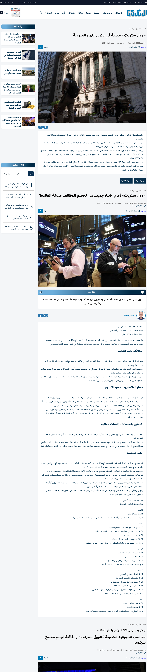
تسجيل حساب (19, 2)
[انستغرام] (5, 2)
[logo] (137, 13)
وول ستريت (139, 181)
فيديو (57, 13)
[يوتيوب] (1, 2)
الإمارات (119, 13)
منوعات (71, 13)
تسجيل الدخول (29, 2)
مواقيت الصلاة (117, 2)
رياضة (88, 13)
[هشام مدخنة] (141, 315)
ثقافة (80, 13)
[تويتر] (8, 2)
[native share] (40, 47)
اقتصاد (97, 13)
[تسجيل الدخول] (35, 2)
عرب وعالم (107, 13)
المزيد (49, 13)
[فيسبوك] (12, 2)
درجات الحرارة (107, 2)
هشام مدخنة (129, 315)
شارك (46, 47)
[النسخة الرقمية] (16, 13)
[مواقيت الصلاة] (1, 13)
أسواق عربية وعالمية (133, 28)
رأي (63, 13)
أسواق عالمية (126, 181)
